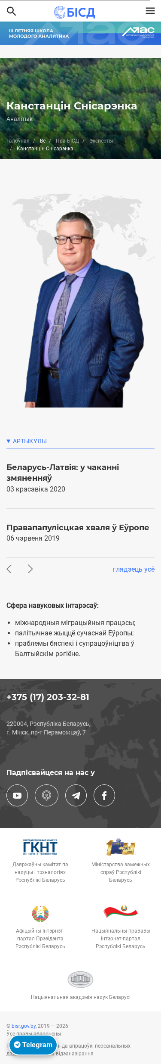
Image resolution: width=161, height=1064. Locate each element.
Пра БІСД (67, 141)
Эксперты (101, 141)
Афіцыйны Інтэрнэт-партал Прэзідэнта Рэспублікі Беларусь (40, 938)
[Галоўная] (77, 12)
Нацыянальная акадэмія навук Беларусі (81, 997)
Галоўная (18, 141)
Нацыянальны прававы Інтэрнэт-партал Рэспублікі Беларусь (120, 938)
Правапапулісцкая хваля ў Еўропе (77, 527)
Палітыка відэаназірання (62, 1054)
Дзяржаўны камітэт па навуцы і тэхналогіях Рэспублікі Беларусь (40, 872)
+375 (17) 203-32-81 (47, 697)
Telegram (36, 1044)
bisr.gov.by (24, 1026)
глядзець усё (134, 569)
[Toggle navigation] (150, 10)
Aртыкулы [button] (30, 441)
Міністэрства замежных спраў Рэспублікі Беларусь (120, 872)
